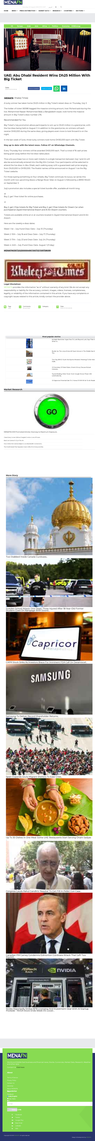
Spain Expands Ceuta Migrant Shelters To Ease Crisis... (34, 776)
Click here (20, 1067)
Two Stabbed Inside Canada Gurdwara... (27, 556)
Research (56, 11)
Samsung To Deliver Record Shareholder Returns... (32, 716)
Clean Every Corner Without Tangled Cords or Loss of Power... (22, 437)
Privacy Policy (11, 1080)
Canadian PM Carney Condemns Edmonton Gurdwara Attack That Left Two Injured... (46, 956)
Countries (68, 11)
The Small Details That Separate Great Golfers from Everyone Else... (24, 447)
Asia (36, 26)
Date (7, 88)
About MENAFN (12, 1089)
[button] (55, 7)
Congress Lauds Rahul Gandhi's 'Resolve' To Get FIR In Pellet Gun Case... (43, 891)
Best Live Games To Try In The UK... (14, 440)
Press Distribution (27, 11)
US (9, 26)
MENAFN (8, 98)
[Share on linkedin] (64, 88)
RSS (16, 1128)
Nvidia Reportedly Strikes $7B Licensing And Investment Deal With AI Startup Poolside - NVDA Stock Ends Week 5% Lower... (47, 1010)
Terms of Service (12, 1077)
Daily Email (18, 1123)
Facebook (18, 1115)
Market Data (44, 11)
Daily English (12, 1096)
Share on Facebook (34, 88)
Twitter (17, 1117)
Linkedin (18, 1126)
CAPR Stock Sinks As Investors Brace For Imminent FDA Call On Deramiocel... (46, 662)
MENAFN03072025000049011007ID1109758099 (27, 250)
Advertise (10, 1086)
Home (6, 11)
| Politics (54, 26)
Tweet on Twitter (46, 88)
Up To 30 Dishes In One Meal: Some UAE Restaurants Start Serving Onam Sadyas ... (48, 838)
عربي (50, 7)
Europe (20, 26)
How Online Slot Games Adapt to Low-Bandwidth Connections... (23, 443)
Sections (79, 11)
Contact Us (10, 1083)
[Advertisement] (37, 18)
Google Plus (19, 1120)
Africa (44, 26)
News (14, 11)
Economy (65, 26)
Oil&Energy (78, 26)
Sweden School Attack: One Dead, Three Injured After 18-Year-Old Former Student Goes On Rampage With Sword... (45, 609)
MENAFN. (17, 1135)
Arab (28, 26)
